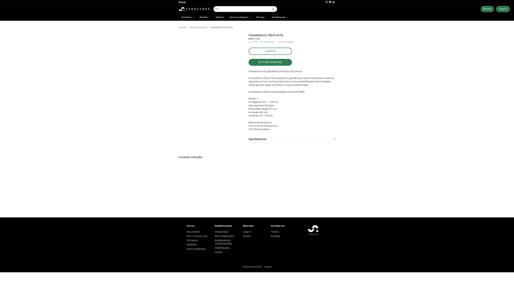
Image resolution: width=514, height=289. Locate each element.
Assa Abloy (253, 42)
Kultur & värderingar (196, 249)
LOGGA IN (270, 51)
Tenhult (274, 232)
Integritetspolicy (222, 248)
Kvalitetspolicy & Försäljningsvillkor (223, 242)
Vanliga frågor (221, 232)
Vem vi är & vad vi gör (197, 236)
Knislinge (275, 236)
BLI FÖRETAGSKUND (270, 62)
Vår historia (192, 240)
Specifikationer (258, 139)
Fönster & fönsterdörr (198, 27)
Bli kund (182, 2)
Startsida (182, 27)
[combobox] (245, 9)
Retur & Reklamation (224, 236)
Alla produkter (193, 232)
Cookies (218, 252)
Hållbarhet (191, 244)
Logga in (503, 9)
